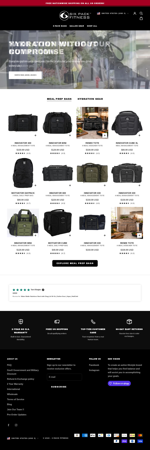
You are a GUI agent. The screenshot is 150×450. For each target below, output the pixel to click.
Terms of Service (15, 399)
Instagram (94, 370)
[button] (75, 293)
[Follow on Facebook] (8, 425)
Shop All (92, 26)
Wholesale (12, 394)
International (13, 389)
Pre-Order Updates (16, 414)
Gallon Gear (77, 26)
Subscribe (59, 387)
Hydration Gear (90, 99)
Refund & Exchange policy (20, 379)
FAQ (9, 365)
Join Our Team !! (15, 409)
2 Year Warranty (15, 384)
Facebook (94, 365)
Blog (9, 404)
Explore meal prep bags (75, 263)
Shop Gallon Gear (25, 75)
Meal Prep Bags (59, 99)
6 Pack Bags (60, 26)
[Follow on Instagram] (16, 425)
